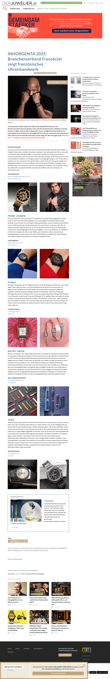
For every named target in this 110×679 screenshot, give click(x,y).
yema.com (11, 455)
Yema (46, 550)
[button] (84, 666)
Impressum (85, 659)
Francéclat (48, 501)
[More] (26, 541)
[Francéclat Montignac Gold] (22, 197)
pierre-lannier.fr (12, 245)
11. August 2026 (56, 606)
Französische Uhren (26, 548)
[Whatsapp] (22, 541)
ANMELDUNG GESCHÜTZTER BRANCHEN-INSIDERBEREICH (62, 3)
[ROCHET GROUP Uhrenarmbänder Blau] (54, 401)
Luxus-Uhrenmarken (37, 594)
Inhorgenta (53, 548)
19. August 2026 (12, 604)
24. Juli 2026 (55, 632)
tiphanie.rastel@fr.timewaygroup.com (19, 176)
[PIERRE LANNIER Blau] (22, 263)
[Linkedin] (16, 541)
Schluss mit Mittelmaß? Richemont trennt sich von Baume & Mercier (60, 628)
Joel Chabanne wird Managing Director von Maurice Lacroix (15, 600)
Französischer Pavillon (41, 548)
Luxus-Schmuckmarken (59, 622)
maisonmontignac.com (14, 178)
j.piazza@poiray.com (14, 311)
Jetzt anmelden (65, 655)
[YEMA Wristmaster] (54, 474)
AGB (83, 662)
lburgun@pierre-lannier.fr (15, 243)
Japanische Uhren (58, 594)
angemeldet (18, 574)
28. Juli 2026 (33, 635)
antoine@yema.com (13, 453)
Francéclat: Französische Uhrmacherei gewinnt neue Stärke (90, 93)
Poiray (31, 550)
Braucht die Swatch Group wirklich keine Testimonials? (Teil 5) (39, 600)
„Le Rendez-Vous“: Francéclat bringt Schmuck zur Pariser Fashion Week (91, 79)
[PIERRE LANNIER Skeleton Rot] (54, 263)
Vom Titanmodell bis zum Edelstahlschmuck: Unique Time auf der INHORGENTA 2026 (91, 130)
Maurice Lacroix (14, 594)
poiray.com (11, 314)
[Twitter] (12, 541)
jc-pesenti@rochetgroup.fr (15, 380)
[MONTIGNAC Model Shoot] (54, 197)
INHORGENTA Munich (40, 73)
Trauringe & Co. (38, 648)
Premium (10, 652)
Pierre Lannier (24, 550)
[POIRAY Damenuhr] (22, 332)
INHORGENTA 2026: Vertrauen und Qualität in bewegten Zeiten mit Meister (91, 144)
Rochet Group (39, 550)
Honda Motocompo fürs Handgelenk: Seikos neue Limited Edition (16, 628)
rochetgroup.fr (12, 382)
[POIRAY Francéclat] (54, 332)
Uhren (54, 73)
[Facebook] (9, 541)
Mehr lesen (15, 527)
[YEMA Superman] (22, 474)
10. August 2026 (12, 632)
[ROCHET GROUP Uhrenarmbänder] (22, 401)
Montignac (15, 550)
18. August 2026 (34, 604)
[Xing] (19, 541)
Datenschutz (86, 656)
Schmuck (26, 648)
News (32, 622)
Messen (49, 73)
